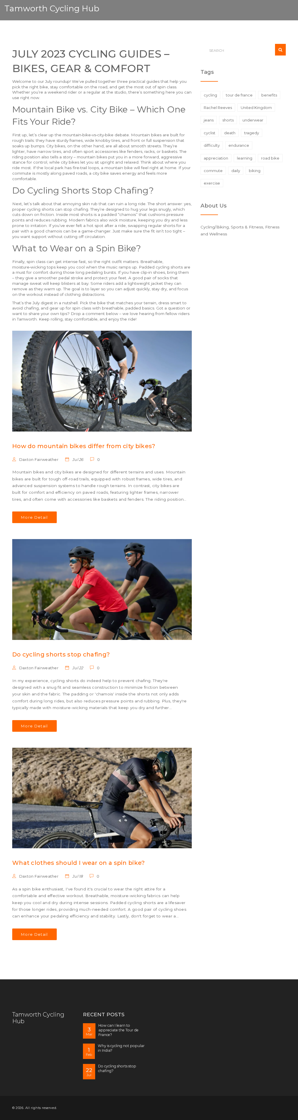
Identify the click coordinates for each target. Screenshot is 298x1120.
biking (254, 170)
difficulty (212, 145)
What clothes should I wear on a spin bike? (78, 862)
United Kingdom (256, 107)
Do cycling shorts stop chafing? (61, 654)
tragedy (251, 132)
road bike (270, 158)
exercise (212, 183)
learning (244, 158)
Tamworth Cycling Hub (51, 8)
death (229, 132)
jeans (209, 120)
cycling (210, 95)
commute (213, 170)
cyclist (209, 132)
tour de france (239, 95)
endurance (238, 145)
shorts (228, 120)
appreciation (216, 158)
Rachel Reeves (218, 107)
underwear (252, 120)
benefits (269, 95)
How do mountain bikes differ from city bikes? (83, 446)
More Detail (34, 517)
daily (235, 170)
